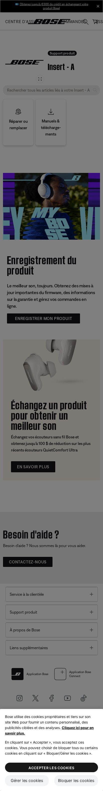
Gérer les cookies (27, 780)
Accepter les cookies (51, 768)
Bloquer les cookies (76, 780)
